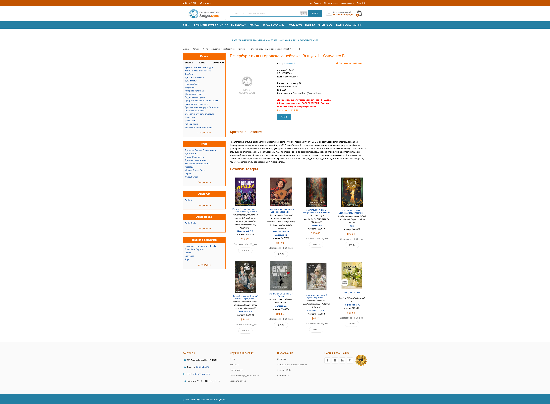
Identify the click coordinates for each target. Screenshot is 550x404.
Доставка (281, 359)
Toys (187, 259)
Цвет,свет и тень (352, 292)
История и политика (194, 91)
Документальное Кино (196, 160)
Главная (186, 49)
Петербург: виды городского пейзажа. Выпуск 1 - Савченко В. (275, 49)
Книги (205, 49)
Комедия (189, 167)
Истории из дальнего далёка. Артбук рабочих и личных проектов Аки (351, 213)
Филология (190, 117)
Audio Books (190, 223)
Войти (336, 14)
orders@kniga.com (201, 374)
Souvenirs (189, 256)
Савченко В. (289, 63)
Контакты (206, 3)
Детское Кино (191, 153)
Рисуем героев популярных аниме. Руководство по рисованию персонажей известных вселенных (245, 213)
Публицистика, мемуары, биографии (202, 107)
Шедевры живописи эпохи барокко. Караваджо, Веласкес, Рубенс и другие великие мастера (281, 213)
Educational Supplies (194, 249)
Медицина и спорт (193, 94)
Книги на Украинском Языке (198, 71)
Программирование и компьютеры (201, 100)
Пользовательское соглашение (292, 364)
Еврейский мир (192, 84)
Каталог (196, 49)
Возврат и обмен (238, 381)
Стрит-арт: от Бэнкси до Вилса (281, 295)
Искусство (215, 49)
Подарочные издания (195, 97)
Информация (347, 3)
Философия (190, 121)
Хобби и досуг (191, 124)
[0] (362, 11)
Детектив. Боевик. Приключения (200, 150)
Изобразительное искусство (234, 49)
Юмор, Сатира (191, 177)
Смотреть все (204, 133)
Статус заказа (236, 370)
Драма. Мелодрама (194, 157)
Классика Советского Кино (197, 163)
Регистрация (346, 14)
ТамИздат (189, 74)
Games (188, 253)
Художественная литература (199, 127)
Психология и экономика (196, 104)
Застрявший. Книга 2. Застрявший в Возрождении (316, 211)
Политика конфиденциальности (245, 375)
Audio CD (189, 200)
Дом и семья (191, 81)
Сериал (188, 174)
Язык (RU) (361, 3)
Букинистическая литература (199, 67)
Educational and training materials (200, 246)
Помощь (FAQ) (284, 370)
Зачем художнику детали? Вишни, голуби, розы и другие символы (245, 298)
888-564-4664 (191, 3)
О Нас (232, 359)
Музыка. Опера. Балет (195, 170)
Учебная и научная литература (199, 114)
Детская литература (194, 77)
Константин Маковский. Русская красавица (316, 296)
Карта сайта (283, 375)
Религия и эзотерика (195, 111)
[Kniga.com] (204, 13)
